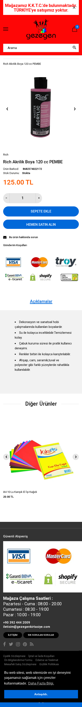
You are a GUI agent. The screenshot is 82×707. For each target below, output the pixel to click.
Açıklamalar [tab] (41, 301)
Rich (5, 154)
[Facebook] (4, 645)
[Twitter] (11, 645)
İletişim (12, 635)
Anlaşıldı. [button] (41, 694)
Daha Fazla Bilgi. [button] (41, 683)
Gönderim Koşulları (15, 245)
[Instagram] (18, 645)
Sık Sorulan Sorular (41, 635)
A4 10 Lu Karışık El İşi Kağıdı (20, 491)
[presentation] (6, 457)
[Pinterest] (25, 645)
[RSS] (31, 645)
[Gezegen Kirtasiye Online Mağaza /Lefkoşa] (41, 29)
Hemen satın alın (41, 225)
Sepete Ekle (41, 211)
